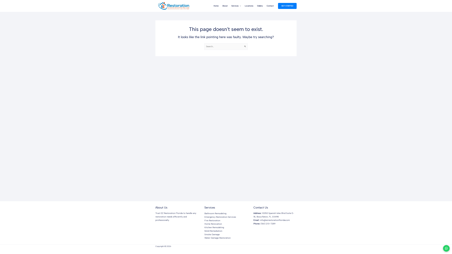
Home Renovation (213, 224)
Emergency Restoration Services (220, 217)
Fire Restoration (212, 220)
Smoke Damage (212, 234)
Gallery (260, 6)
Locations (249, 6)
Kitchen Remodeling (214, 227)
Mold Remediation (213, 231)
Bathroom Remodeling (215, 213)
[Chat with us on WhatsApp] (446, 248)
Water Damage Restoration (217, 238)
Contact (270, 6)
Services (235, 6)
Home (216, 6)
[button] (240, 6)
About (225, 6)
